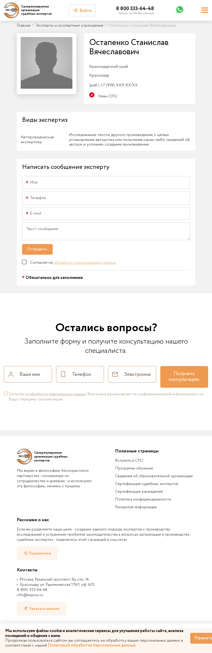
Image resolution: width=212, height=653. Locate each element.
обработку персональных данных (85, 262)
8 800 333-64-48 (135, 8)
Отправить (37, 249)
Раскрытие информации (136, 507)
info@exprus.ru (30, 595)
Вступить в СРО (129, 461)
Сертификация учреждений (139, 492)
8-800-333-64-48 (32, 590)
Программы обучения (134, 468)
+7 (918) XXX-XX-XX (113, 85)
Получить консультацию (184, 376)
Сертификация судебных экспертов (146, 484)
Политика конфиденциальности (143, 499)
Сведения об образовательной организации (154, 476)
